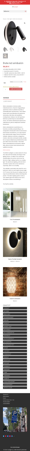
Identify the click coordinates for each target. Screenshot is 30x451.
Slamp (5, 372)
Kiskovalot (7, 335)
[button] (24, 23)
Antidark (6, 311)
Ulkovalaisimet (8, 384)
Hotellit (6, 323)
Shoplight (7, 369)
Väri (5, 83)
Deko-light (9, 19)
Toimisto (6, 378)
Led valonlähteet (9, 345)
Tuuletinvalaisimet (9, 381)
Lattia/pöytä (7, 341)
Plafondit (7, 351)
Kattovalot (7, 329)
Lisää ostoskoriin (15, 89)
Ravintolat (7, 360)
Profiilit (6, 357)
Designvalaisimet (8, 317)
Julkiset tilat (7, 326)
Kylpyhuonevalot (9, 338)
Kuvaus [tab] (6, 98)
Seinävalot (7, 366)
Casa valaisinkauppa (15, 447)
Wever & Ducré (8, 387)
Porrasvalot (7, 354)
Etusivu (4, 19)
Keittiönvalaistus (9, 332)
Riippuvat (6, 363)
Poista (25, 81)
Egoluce (6, 320)
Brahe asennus (6, 150)
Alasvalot (6, 308)
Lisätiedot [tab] (7, 101)
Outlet (6, 348)
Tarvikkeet (7, 375)
